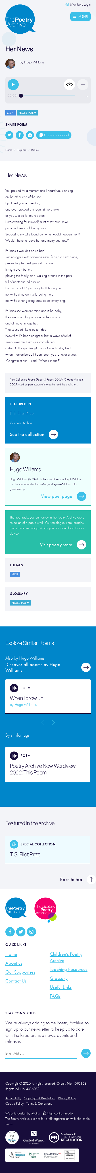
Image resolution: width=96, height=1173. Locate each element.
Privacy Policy (67, 1098)
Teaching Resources (69, 969)
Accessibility (13, 1098)
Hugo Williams (34, 62)
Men (10, 113)
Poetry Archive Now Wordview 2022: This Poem (42, 769)
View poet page (56, 496)
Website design (15, 1113)
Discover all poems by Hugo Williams (33, 667)
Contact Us (16, 981)
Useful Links (61, 987)
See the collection (27, 434)
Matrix (35, 1113)
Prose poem (27, 113)
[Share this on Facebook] (20, 135)
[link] (13, 84)
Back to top (71, 879)
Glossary (59, 978)
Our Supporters (20, 972)
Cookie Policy (14, 1104)
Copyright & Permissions (39, 1098)
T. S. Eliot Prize (25, 854)
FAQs (55, 996)
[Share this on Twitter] (9, 135)
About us (13, 963)
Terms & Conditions (39, 1104)
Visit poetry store (56, 545)
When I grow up (26, 698)
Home (11, 954)
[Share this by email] (30, 135)
